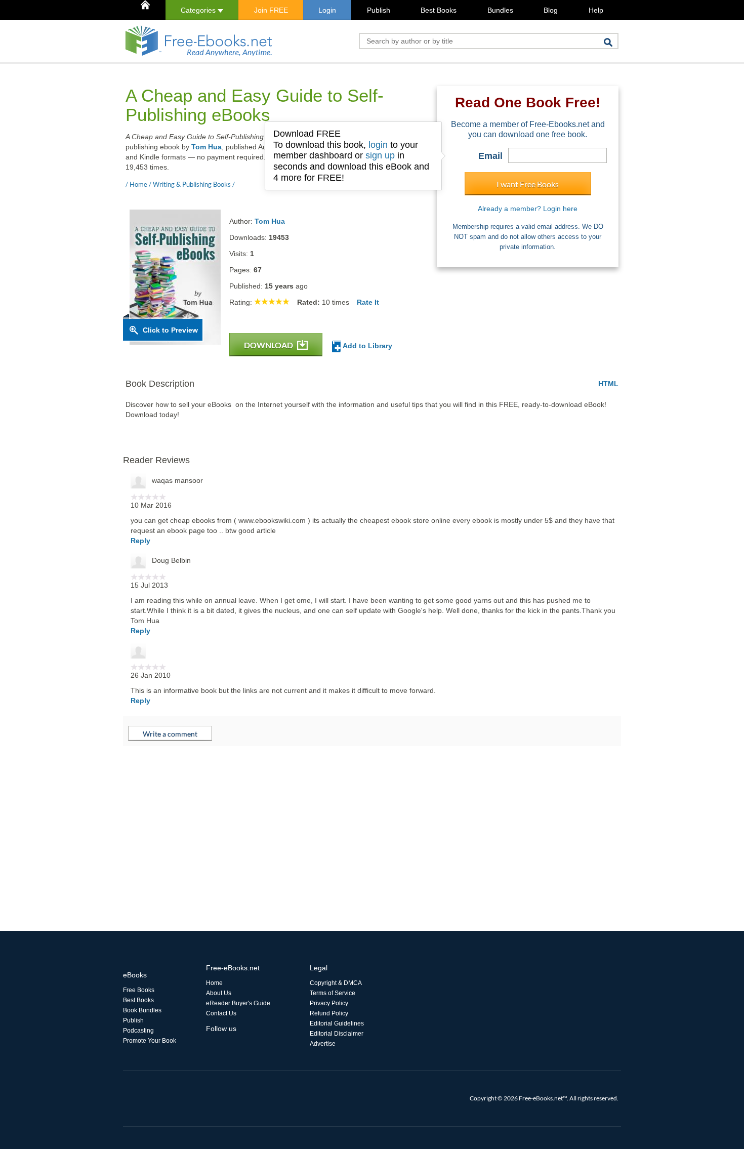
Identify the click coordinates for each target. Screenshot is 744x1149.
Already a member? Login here (527, 208)
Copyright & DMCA (336, 983)
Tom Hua (206, 147)
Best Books (439, 10)
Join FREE (271, 10)
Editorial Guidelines (337, 1023)
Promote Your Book (149, 1040)
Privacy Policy (329, 1003)
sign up (380, 155)
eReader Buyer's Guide (238, 1003)
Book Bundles (142, 1010)
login (378, 145)
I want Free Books (528, 184)
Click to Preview (170, 330)
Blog (551, 10)
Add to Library (366, 346)
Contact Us (221, 1013)
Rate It (368, 302)
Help (596, 10)
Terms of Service (332, 993)
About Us (218, 993)
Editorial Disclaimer (336, 1033)
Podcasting (138, 1030)
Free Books (138, 990)
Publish (378, 10)
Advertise (323, 1043)
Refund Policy (329, 1013)
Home (214, 983)
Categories (199, 10)
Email (490, 156)
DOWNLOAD (269, 345)
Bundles (500, 10)
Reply (140, 541)
